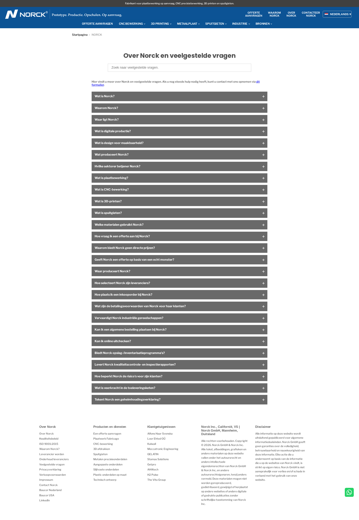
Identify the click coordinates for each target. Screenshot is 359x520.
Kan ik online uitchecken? (113, 341)
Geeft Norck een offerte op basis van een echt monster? (134, 259)
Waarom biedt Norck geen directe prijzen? (125, 248)
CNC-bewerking (103, 443)
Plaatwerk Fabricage (106, 438)
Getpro (151, 464)
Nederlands (339, 14)
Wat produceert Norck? (112, 154)
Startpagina (80, 34)
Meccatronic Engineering (162, 448)
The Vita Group (156, 479)
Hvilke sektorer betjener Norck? (117, 166)
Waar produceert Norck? (112, 271)
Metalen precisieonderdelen (110, 459)
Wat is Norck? (105, 96)
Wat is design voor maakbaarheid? (119, 143)
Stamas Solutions (158, 459)
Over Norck (46, 433)
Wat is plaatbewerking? (111, 178)
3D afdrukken (101, 448)
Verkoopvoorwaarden (52, 474)
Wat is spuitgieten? (108, 213)
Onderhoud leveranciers (54, 459)
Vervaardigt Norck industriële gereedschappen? (129, 318)
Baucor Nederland (50, 490)
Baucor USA (46, 495)
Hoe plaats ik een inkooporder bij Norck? (123, 294)
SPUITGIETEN (214, 23)
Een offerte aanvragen (107, 433)
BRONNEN (263, 23)
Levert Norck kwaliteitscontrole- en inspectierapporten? (135, 364)
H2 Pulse (152, 474)
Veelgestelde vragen (52, 464)
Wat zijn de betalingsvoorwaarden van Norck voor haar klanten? (140, 306)
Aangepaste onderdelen (107, 464)
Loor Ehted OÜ (156, 438)
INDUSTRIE (240, 23)
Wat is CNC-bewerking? (112, 189)
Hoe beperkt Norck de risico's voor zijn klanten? (128, 376)
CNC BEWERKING (131, 23)
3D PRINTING (160, 23)
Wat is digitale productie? (113, 131)
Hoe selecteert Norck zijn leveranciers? (122, 283)
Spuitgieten (100, 454)
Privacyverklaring (50, 469)
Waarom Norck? (106, 108)
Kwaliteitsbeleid (48, 438)
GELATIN (153, 454)
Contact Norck (48, 485)
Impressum (46, 479)
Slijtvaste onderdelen (106, 469)
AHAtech (152, 469)
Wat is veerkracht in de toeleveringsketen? (125, 388)
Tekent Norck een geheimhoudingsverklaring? (128, 399)
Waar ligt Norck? (107, 119)
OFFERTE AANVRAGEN (97, 23)
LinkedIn (44, 500)
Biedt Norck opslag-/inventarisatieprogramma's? (130, 353)
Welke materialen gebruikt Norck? (119, 224)
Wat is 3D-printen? (108, 201)
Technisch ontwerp (104, 479)
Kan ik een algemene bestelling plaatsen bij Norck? (131, 329)
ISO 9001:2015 (48, 443)
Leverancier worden (51, 454)
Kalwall (151, 443)
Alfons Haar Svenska (160, 433)
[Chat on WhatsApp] (349, 493)
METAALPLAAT (187, 23)
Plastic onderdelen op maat (110, 474)
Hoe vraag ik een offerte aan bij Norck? (122, 236)
